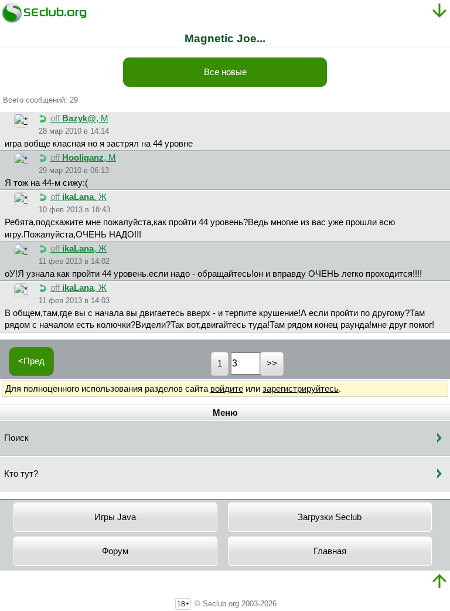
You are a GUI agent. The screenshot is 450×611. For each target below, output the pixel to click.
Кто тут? (21, 473)
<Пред (31, 361)
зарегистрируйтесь (300, 388)
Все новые (225, 72)
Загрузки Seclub (330, 517)
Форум (115, 551)
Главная (329, 551)
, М (79, 118)
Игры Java (115, 517)
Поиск (16, 438)
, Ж (78, 197)
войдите (226, 388)
